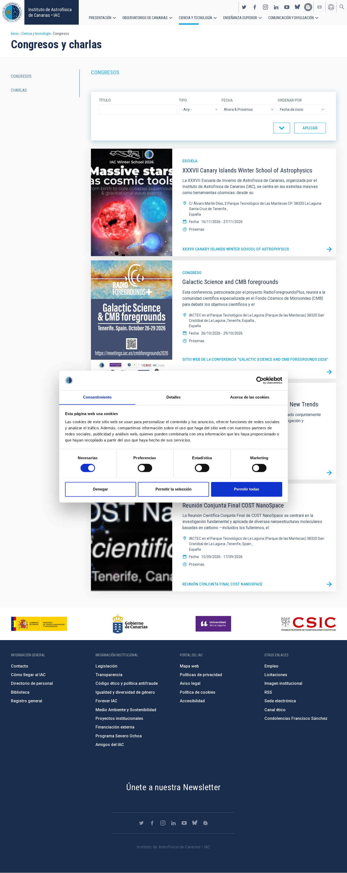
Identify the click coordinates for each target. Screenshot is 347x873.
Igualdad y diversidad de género (125, 692)
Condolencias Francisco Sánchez (295, 718)
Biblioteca (20, 692)
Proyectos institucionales (119, 718)
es (320, 7)
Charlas (19, 90)
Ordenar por (290, 100)
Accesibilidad (192, 701)
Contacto (19, 666)
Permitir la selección (173, 489)
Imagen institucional (283, 683)
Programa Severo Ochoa (119, 736)
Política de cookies (197, 692)
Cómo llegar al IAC (28, 674)
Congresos (21, 76)
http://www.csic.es (308, 624)
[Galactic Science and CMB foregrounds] (329, 372)
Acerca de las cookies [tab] (249, 397)
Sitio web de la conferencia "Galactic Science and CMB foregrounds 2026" (255, 359)
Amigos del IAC (110, 744)
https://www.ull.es (214, 624)
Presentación (100, 18)
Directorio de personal (32, 683)
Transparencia (109, 674)
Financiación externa (115, 727)
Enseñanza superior (240, 18)
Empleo (271, 666)
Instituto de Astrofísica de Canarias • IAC (50, 12)
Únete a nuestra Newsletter (173, 787)
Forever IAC (106, 701)
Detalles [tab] (173, 397)
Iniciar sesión (331, 7)
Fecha (227, 100)
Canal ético (275, 709)
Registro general (26, 701)
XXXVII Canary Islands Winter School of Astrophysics (235, 249)
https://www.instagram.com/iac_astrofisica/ (265, 7)
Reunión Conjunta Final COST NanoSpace (222, 584)
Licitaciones (275, 674)
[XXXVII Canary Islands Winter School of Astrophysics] (329, 249)
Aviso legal (190, 683)
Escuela (189, 161)
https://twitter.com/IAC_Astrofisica (244, 7)
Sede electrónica (280, 701)
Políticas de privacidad (201, 674)
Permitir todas (246, 489)
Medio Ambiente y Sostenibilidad (126, 709)
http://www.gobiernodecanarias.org (130, 624)
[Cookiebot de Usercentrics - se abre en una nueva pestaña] (260, 380)
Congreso (191, 273)
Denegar (100, 489)
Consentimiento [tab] (97, 397)
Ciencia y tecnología (195, 18)
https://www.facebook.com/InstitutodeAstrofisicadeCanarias (254, 7)
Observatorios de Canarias (145, 18)
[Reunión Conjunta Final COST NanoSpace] (329, 584)
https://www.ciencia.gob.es (39, 623)
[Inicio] (12, 12)
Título (105, 100)
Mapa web (189, 666)
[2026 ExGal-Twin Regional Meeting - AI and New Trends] (329, 473)
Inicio (15, 33)
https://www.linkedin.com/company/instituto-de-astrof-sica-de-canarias (276, 7)
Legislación (106, 666)
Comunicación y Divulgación (291, 18)
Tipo (183, 100)
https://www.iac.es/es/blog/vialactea (308, 7)
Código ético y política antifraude (127, 683)
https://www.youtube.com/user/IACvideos (286, 7)
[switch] (145, 468)
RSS (268, 692)
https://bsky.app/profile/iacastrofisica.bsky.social (297, 7)
